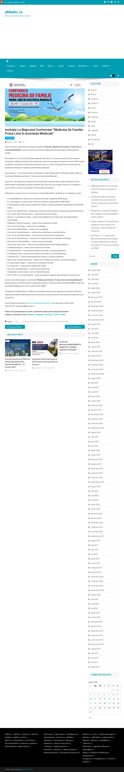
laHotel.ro (35, 734)
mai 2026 (94, 284)
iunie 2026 (95, 279)
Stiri (92, 144)
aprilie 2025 (95, 342)
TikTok (56, 315)
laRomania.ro (49, 734)
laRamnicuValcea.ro (51, 753)
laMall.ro (17, 737)
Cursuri (95, 66)
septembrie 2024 (97, 374)
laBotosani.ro (88, 746)
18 (95, 703)
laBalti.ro (34, 743)
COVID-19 (106, 66)
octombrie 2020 (97, 586)
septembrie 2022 (97, 482)
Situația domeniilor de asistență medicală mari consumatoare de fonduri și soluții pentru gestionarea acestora (104, 201)
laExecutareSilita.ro (12, 743)
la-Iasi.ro (95, 734)
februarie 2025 (96, 351)
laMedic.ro (18, 734)
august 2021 (96, 541)
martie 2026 (95, 293)
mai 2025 (94, 338)
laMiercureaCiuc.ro (61, 746)
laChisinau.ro (25, 743)
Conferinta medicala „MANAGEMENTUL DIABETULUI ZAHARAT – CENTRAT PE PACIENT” (70, 346)
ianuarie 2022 (96, 518)
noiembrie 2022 (97, 473)
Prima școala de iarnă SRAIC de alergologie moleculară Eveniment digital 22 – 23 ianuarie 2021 (17, 363)
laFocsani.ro (66, 743)
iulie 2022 (94, 491)
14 (109, 699)
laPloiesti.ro (48, 740)
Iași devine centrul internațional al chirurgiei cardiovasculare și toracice (45, 361)
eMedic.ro (14, 12)
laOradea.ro (48, 750)
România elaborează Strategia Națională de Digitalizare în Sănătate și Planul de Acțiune (76, 327)
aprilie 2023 (95, 450)
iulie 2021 (94, 545)
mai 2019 (94, 662)
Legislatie (32, 66)
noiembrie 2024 (97, 365)
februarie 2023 (96, 459)
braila (16, 321)
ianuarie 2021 (96, 572)
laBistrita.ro (87, 743)
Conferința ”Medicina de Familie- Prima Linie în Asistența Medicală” (45, 321)
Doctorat (71, 66)
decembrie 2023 (97, 414)
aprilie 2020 (95, 613)
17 (91, 703)
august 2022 (96, 487)
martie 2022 (95, 509)
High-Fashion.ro (24, 746)
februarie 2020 (96, 622)
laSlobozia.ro (104, 753)
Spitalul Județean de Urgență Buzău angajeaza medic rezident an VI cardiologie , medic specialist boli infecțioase (105, 226)
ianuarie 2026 (96, 302)
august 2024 (96, 378)
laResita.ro (106, 746)
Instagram (39, 315)
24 (91, 708)
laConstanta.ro (49, 737)
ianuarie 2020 (96, 626)
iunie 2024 (95, 387)
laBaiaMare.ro (105, 740)
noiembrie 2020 (97, 581)
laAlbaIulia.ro (96, 737)
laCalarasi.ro (48, 743)
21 (109, 703)
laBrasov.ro (87, 734)
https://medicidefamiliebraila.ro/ (39, 303)
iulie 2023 (94, 437)
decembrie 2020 (97, 577)
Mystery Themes (27, 769)
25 (95, 708)
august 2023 (96, 432)
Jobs (93, 126)
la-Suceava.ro (30, 740)
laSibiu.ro (86, 753)
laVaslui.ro (87, 737)
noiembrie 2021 (97, 527)
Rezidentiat (82, 66)
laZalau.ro (86, 762)
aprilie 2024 (95, 396)
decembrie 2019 (97, 631)
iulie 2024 (94, 383)
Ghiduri (50, 66)
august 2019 (96, 649)
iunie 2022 (95, 496)
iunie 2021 (95, 550)
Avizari (22, 66)
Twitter (63, 315)
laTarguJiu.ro (88, 759)
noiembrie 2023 (97, 419)
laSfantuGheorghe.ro (108, 734)
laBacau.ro (95, 740)
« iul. (90, 718)
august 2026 (96, 270)
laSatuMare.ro (88, 750)
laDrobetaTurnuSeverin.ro (70, 753)
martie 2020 (95, 617)
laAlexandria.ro (108, 737)
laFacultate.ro (19, 740)
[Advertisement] (62, 40)
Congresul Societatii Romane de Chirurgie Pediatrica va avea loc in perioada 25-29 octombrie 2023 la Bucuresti (16, 327)
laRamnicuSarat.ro (70, 750)
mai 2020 (94, 608)
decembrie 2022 (97, 469)
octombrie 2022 (97, 477)
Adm (23, 142)
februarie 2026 (96, 297)
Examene (10, 66)
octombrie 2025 (97, 315)
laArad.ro (86, 740)
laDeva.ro (58, 743)
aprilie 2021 (95, 559)
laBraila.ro (97, 746)
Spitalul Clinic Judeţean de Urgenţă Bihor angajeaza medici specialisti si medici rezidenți (104, 214)
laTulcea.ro (111, 759)
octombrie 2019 (97, 640)
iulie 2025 (94, 329)
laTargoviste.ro (88, 756)
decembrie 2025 (97, 306)
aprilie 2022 (95, 505)
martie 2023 (95, 455)
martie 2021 (95, 563)
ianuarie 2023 (96, 464)
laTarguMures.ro (100, 759)
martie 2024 (95, 401)
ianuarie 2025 (96, 356)
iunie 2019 (95, 658)
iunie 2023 (95, 441)
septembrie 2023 (97, 428)
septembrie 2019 (97, 644)
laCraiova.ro (60, 737)
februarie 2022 (96, 514)
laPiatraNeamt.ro (11, 746)
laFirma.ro (9, 740)
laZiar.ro (24, 737)
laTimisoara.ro (59, 740)
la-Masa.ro (9, 737)
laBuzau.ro (70, 740)
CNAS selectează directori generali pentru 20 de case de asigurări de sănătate (104, 189)
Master (61, 66)
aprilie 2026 (95, 288)
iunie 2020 (95, 604)
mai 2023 (94, 446)
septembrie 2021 (97, 536)
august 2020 (96, 595)
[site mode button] (112, 75)
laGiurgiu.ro (49, 746)
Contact (10, 71)
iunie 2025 (95, 333)
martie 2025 (95, 347)
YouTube (48, 315)
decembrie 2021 (97, 523)
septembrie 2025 (97, 320)
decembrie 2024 (97, 360)
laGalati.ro (70, 737)
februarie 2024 (96, 405)
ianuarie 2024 (96, 410)
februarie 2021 (96, 568)
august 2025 (96, 324)
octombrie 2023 (97, 423)
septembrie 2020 (97, 590)
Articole (94, 90)
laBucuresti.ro (60, 734)
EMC (42, 66)
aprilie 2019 (95, 667)
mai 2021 (94, 554)
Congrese (9, 138)
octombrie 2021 (97, 532)
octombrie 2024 (97, 369)
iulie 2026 (94, 275)
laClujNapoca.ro (73, 734)
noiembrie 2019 (97, 635)
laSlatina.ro (94, 753)
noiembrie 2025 (97, 311)
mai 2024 (94, 392)
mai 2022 (94, 500)
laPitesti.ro (58, 750)
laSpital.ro (26, 734)
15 (114, 699)
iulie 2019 (94, 653)
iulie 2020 (94, 599)
